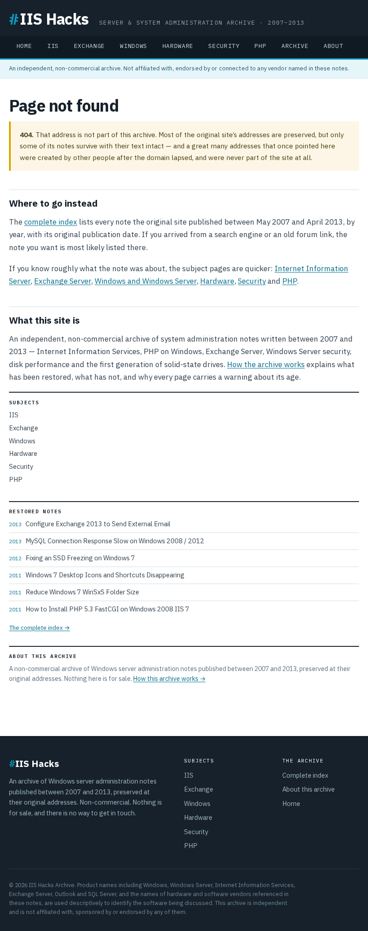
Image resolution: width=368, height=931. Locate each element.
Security (223, 46)
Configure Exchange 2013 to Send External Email (90, 524)
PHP (260, 46)
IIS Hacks (48, 19)
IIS (53, 46)
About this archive (308, 789)
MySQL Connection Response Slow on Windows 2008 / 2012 (106, 541)
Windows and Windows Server (146, 281)
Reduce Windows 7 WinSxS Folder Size (74, 592)
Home (24, 46)
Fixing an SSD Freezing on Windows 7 (72, 558)
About (333, 46)
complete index (50, 222)
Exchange (89, 46)
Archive (295, 46)
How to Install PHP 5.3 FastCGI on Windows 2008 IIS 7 (99, 609)
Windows (133, 46)
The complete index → (39, 628)
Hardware (177, 46)
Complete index (305, 775)
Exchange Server (62, 281)
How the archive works (266, 364)
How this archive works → (169, 679)
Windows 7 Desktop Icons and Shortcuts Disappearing (96, 575)
